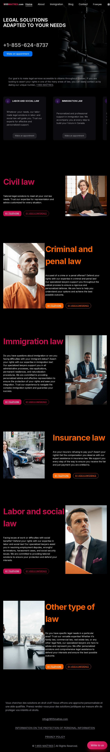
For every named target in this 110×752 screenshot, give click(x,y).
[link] (13, 4)
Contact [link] (83, 4)
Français (97, 4)
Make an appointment (18, 53)
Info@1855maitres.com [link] (55, 719)
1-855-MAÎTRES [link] (44, 85)
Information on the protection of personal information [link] (55, 728)
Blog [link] (70, 4)
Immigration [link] (56, 4)
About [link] (41, 4)
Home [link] (28, 4)
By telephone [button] (12, 213)
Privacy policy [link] (55, 736)
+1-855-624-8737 (25, 45)
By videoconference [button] (36, 213)
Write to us (97, 745)
